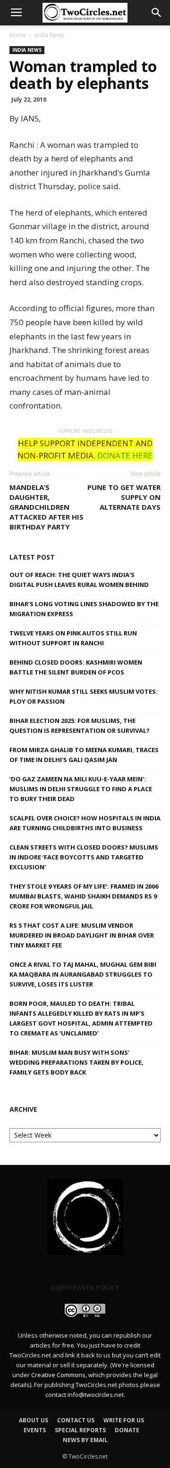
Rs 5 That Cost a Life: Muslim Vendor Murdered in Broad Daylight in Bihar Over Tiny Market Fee (81, 935)
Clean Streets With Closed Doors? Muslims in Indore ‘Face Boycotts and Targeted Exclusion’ (83, 857)
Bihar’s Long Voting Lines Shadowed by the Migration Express (84, 609)
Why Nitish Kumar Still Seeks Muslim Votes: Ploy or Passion (83, 696)
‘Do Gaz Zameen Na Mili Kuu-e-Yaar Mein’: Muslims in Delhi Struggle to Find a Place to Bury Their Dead (80, 789)
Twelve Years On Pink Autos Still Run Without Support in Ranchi (73, 638)
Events (35, 1430)
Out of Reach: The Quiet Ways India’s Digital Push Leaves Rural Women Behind (79, 579)
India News (49, 35)
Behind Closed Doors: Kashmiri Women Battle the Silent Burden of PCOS (75, 667)
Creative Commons (58, 1375)
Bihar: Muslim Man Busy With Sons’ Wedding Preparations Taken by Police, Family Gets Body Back (76, 1062)
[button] (157, 12)
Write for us (123, 1420)
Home (17, 35)
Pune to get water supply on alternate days (124, 497)
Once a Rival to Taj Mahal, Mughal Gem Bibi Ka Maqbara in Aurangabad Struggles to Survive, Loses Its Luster (82, 974)
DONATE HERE (125, 455)
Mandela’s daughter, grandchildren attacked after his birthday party (46, 506)
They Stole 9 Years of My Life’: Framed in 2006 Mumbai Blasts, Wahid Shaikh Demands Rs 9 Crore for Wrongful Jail (83, 896)
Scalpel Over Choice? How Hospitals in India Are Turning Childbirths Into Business (85, 823)
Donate (127, 1430)
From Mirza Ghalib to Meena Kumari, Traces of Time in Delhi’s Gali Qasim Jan (84, 755)
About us (33, 1420)
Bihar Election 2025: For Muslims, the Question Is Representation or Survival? (79, 725)
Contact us (75, 1420)
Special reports (80, 1430)
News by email (85, 1440)
